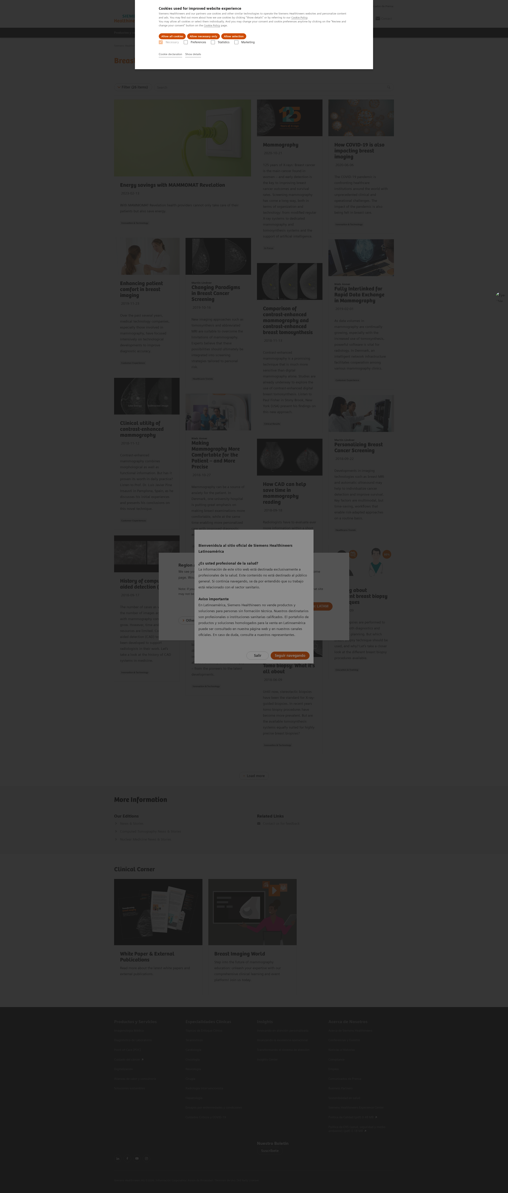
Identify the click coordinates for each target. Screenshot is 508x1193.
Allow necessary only (203, 36)
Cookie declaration (170, 54)
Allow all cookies (172, 36)
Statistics (223, 42)
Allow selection (234, 36)
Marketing (248, 42)
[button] (501, 297)
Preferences (198, 42)
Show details (193, 54)
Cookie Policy (299, 17)
